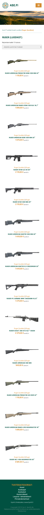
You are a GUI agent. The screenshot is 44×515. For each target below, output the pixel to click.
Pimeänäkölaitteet (22, 499)
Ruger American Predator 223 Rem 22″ (22, 395)
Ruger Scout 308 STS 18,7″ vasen (22, 331)
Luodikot (19, 30)
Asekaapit (22, 490)
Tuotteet (9, 30)
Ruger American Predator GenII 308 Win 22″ (22, 73)
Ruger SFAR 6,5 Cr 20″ (22, 170)
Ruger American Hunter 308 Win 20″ (22, 234)
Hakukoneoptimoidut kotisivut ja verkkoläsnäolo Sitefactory (22, 510)
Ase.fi (4, 30)
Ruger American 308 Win (22, 363)
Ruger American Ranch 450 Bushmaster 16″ (22, 427)
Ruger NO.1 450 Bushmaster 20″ (22, 459)
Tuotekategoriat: (22, 485)
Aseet (14, 30)
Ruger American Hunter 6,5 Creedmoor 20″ (22, 266)
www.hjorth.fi (28, 502)
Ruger (28, 71)
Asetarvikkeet (22, 494)
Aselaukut (22, 492)
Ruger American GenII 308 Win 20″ (22, 138)
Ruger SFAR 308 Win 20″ (22, 202)
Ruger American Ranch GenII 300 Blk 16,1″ (22, 105)
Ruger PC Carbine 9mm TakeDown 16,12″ (22, 298)
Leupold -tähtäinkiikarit (22, 497)
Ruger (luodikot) (19, 71)
